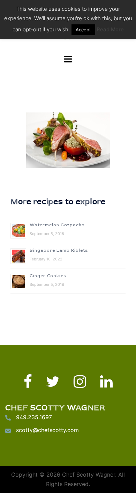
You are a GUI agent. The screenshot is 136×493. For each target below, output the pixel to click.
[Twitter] (53, 384)
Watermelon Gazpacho (57, 225)
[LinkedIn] (106, 384)
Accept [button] (83, 29)
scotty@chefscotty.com (47, 430)
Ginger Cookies (48, 276)
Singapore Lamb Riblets (59, 250)
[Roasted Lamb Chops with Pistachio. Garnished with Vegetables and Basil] (68, 140)
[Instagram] (80, 384)
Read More (110, 29)
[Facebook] (28, 384)
